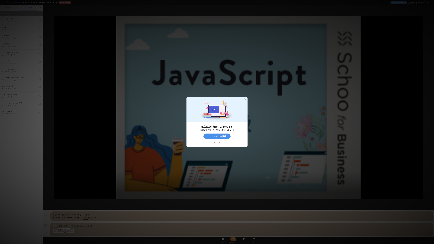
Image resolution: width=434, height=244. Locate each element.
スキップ (217, 142)
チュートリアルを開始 (217, 136)
